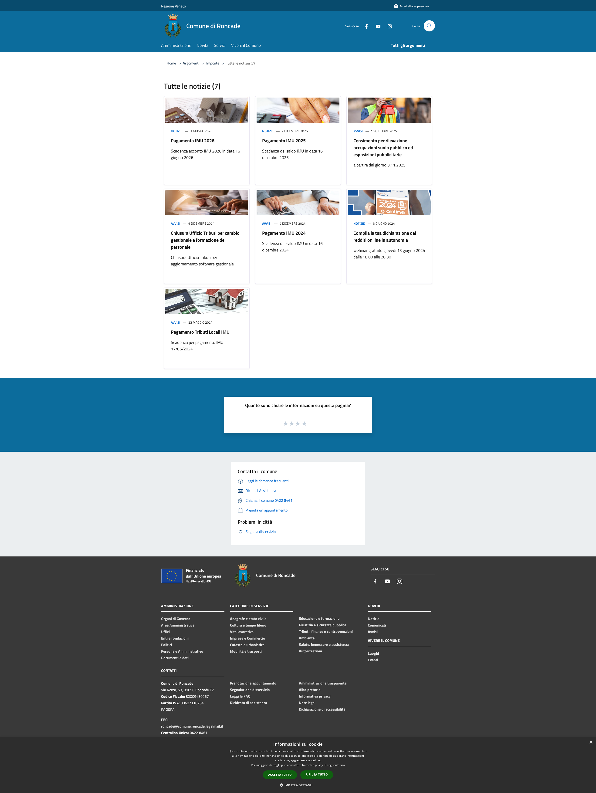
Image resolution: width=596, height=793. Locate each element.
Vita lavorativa (242, 631)
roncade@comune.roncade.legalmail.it (192, 726)
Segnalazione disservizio (250, 689)
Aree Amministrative (177, 625)
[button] (297, 785)
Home (171, 63)
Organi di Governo (175, 618)
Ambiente (307, 638)
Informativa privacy (315, 696)
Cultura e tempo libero (248, 625)
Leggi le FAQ (240, 696)
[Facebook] (364, 26)
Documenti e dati (175, 658)
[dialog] (298, 765)
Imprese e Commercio (247, 638)
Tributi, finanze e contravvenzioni (326, 631)
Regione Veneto (173, 6)
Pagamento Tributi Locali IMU (200, 332)
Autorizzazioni (310, 651)
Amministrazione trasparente (322, 683)
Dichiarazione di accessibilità (322, 709)
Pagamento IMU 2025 (284, 140)
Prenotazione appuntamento (253, 683)
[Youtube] (376, 26)
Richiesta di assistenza (248, 702)
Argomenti (191, 63)
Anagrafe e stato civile (248, 618)
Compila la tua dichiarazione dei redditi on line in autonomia (384, 236)
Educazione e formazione (319, 618)
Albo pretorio (310, 689)
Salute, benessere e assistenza (324, 644)
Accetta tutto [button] (280, 775)
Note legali (307, 702)
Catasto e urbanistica (247, 644)
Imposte (212, 63)
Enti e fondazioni (175, 638)
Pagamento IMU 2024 (284, 233)
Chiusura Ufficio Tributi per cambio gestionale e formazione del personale (205, 240)
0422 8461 (198, 732)
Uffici (165, 631)
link (342, 765)
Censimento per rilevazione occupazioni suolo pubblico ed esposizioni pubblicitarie (383, 147)
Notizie (176, 131)
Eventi (373, 660)
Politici (166, 644)
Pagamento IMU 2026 (192, 140)
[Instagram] (388, 26)
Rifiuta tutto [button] (317, 774)
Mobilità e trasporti (246, 651)
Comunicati (377, 625)
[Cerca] (429, 25)
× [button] (591, 742)
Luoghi (373, 653)
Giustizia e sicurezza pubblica (322, 625)
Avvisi (358, 131)
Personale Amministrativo (182, 651)
